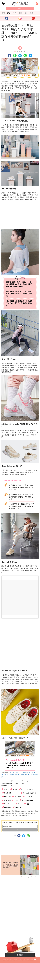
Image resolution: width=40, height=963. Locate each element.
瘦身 (26, 13)
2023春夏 (28, 796)
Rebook (18, 807)
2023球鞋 (18, 796)
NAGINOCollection (12, 793)
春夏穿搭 (7, 800)
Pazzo (20, 804)
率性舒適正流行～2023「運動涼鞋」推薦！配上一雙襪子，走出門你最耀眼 (19, 294)
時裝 (9, 13)
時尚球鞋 (7, 796)
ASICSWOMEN (27, 789)
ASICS (6, 789)
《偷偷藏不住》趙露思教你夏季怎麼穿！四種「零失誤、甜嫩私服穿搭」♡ (19, 303)
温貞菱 (15, 789)
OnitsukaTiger (27, 800)
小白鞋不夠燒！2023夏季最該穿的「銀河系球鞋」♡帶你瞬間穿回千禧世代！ (21, 506)
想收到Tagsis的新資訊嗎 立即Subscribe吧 (20, 822)
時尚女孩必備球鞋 (29, 793)
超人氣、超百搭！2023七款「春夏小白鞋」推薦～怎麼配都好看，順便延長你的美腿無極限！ (19, 775)
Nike (16, 800)
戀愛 (20, 13)
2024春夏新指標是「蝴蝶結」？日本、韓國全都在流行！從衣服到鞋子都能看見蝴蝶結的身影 (19, 284)
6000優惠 (8, 807)
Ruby (15, 51)
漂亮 (3, 13)
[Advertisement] (19, 217)
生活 (14, 13)
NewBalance (9, 804)
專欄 (31, 13)
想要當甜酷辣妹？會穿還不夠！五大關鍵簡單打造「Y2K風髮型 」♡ (21, 497)
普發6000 (30, 804)
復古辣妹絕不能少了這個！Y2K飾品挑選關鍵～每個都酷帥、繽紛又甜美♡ (21, 487)
